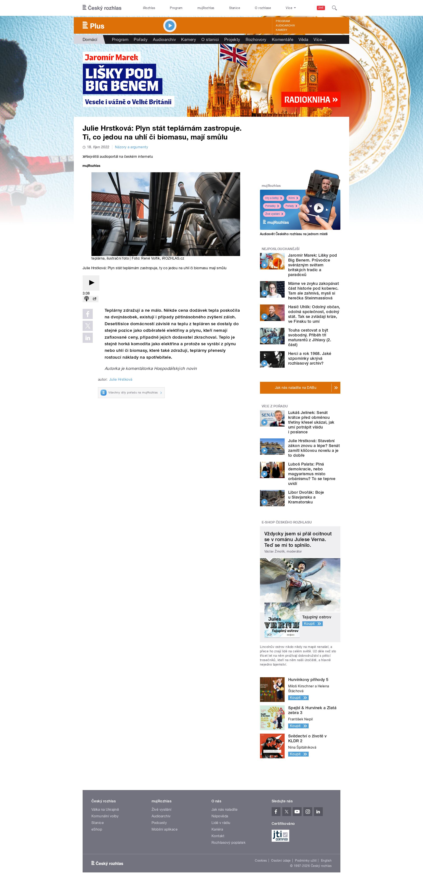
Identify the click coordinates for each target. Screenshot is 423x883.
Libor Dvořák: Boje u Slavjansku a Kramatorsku (306, 497)
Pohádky (270, 206)
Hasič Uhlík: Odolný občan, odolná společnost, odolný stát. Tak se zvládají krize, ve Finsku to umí (314, 314)
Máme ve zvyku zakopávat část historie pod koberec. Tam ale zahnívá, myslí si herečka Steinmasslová (313, 290)
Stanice (234, 8)
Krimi (292, 198)
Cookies (261, 860)
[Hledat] (334, 8)
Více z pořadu (275, 406)
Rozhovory (256, 39)
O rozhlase (263, 8)
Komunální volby (105, 816)
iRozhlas (149, 8)
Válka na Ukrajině (105, 809)
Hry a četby (272, 198)
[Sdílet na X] (88, 326)
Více (320, 39)
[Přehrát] (91, 283)
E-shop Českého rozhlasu (287, 522)
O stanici (210, 39)
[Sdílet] (94, 299)
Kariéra (217, 829)
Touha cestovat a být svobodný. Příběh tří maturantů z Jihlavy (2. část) (309, 337)
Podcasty (159, 823)
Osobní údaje (281, 860)
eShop (96, 829)
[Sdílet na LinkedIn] (88, 338)
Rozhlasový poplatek (228, 842)
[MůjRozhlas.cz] (91, 166)
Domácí (90, 39)
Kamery (281, 30)
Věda (303, 39)
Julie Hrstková (120, 379)
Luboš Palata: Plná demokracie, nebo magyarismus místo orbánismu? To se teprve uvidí (311, 474)
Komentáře (282, 39)
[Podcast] (87, 299)
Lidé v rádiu (221, 823)
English (326, 860)
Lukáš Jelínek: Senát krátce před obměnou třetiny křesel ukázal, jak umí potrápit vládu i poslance (311, 422)
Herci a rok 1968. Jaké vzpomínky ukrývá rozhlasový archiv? (309, 358)
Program (176, 8)
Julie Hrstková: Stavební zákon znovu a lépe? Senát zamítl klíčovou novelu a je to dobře (314, 448)
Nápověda (220, 816)
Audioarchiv (285, 25)
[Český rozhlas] (102, 8)
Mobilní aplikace (165, 829)
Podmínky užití (306, 860)
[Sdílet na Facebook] (88, 314)
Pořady (141, 39)
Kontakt (218, 836)
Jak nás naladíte (225, 809)
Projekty (232, 39)
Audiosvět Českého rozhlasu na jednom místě (294, 234)
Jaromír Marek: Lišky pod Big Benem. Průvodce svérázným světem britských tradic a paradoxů (312, 265)
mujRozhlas (205, 8)
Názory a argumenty (131, 147)
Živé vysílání (272, 213)
